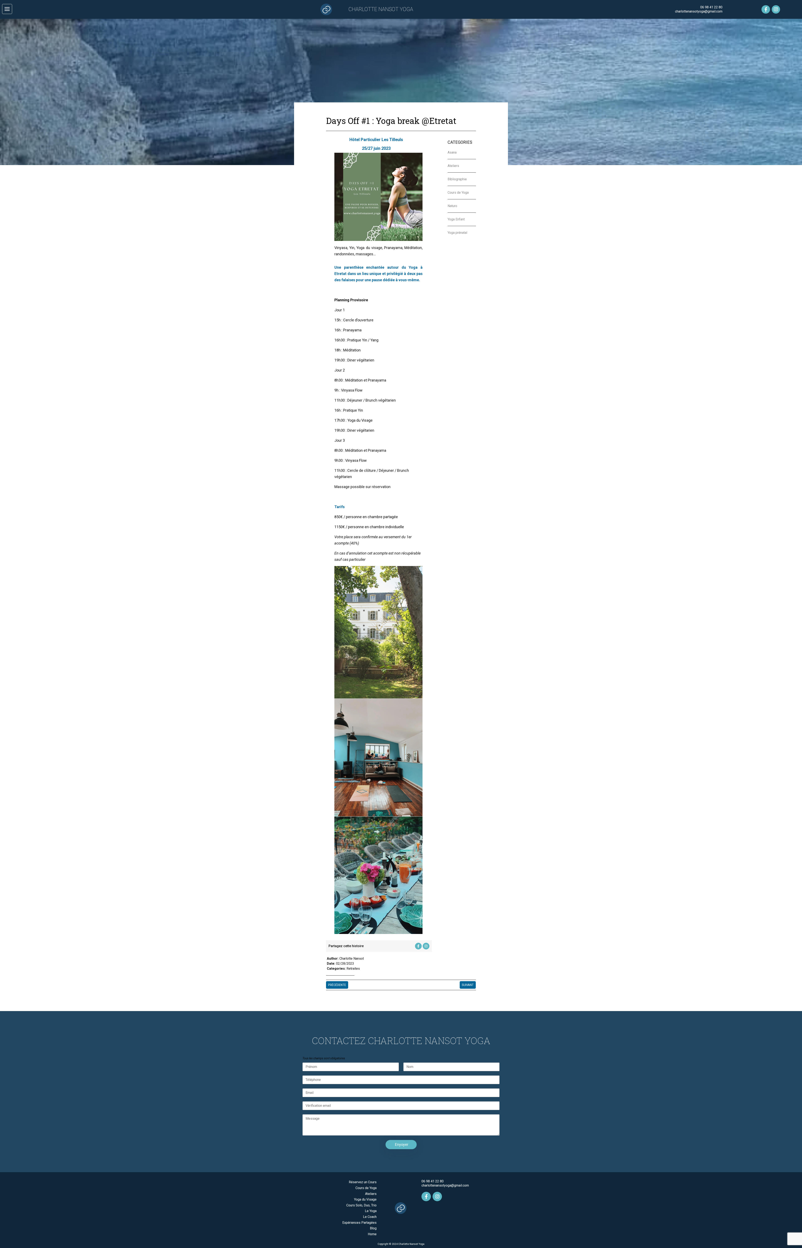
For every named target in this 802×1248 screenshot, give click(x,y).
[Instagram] (776, 9)
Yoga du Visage (365, 1199)
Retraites (353, 969)
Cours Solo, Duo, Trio (361, 1205)
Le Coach (370, 1217)
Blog (373, 1228)
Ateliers (371, 1194)
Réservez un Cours (363, 1182)
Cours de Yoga (366, 1188)
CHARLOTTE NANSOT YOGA (380, 9)
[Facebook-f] (765, 9)
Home (372, 1234)
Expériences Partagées (359, 1223)
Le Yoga (371, 1211)
